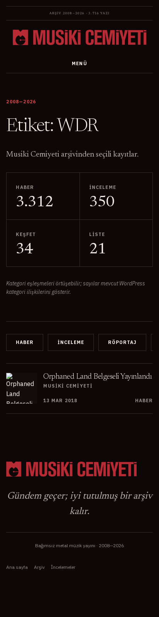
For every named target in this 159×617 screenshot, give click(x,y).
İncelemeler (63, 567)
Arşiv (39, 567)
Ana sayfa (17, 567)
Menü (80, 63)
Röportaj (122, 342)
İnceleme (71, 342)
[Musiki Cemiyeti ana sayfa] (79, 37)
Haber (25, 342)
